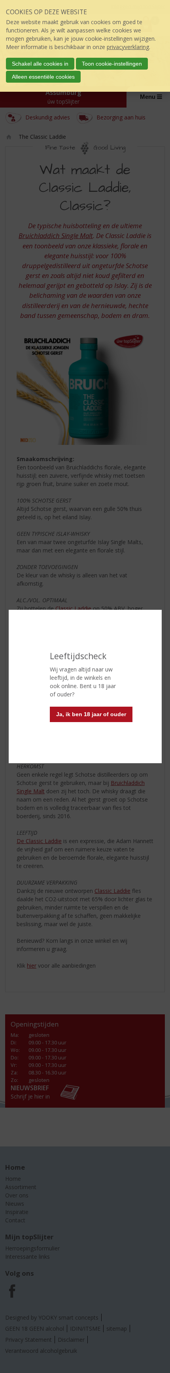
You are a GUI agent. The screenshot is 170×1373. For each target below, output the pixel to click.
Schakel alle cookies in (40, 64)
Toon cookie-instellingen (112, 64)
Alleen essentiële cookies (43, 77)
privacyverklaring (128, 47)
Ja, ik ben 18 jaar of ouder (91, 714)
